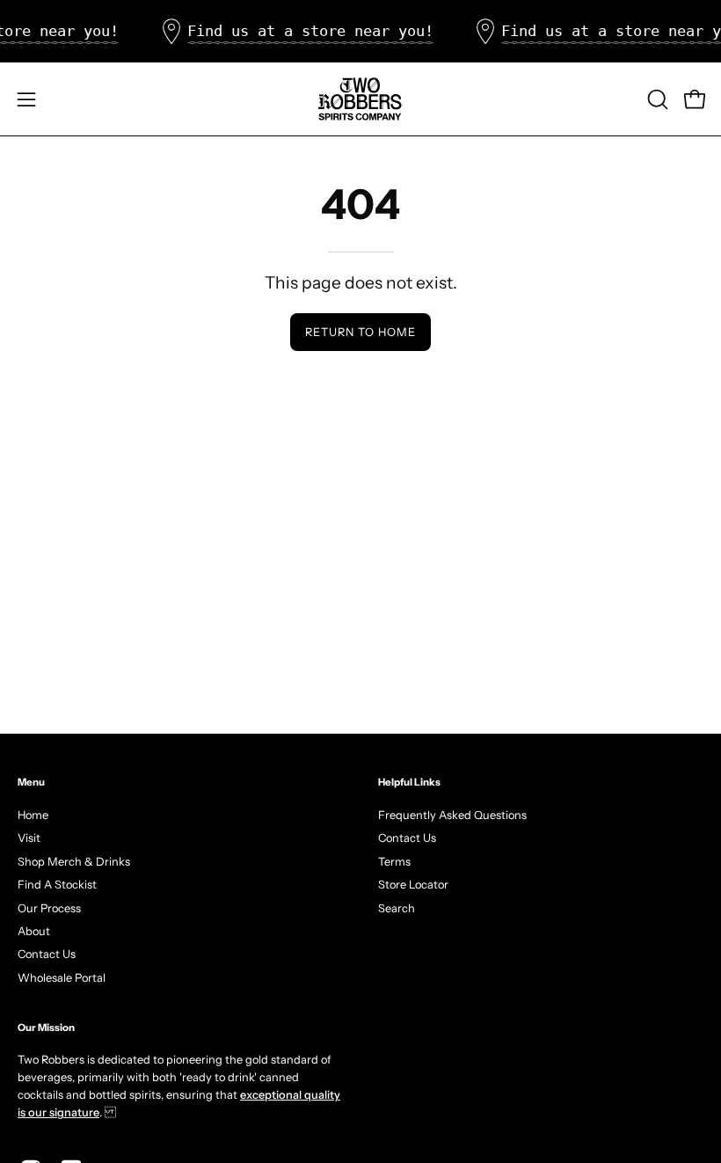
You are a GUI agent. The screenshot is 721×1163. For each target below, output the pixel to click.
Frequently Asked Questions (452, 815)
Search (396, 907)
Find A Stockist (57, 884)
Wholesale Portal (62, 977)
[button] (656, 99)
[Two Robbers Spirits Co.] (360, 99)
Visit (29, 838)
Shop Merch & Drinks (74, 860)
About (34, 930)
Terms (394, 860)
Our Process (49, 907)
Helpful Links (409, 782)
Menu (31, 782)
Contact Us (47, 954)
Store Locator (413, 884)
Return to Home (360, 332)
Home (33, 815)
